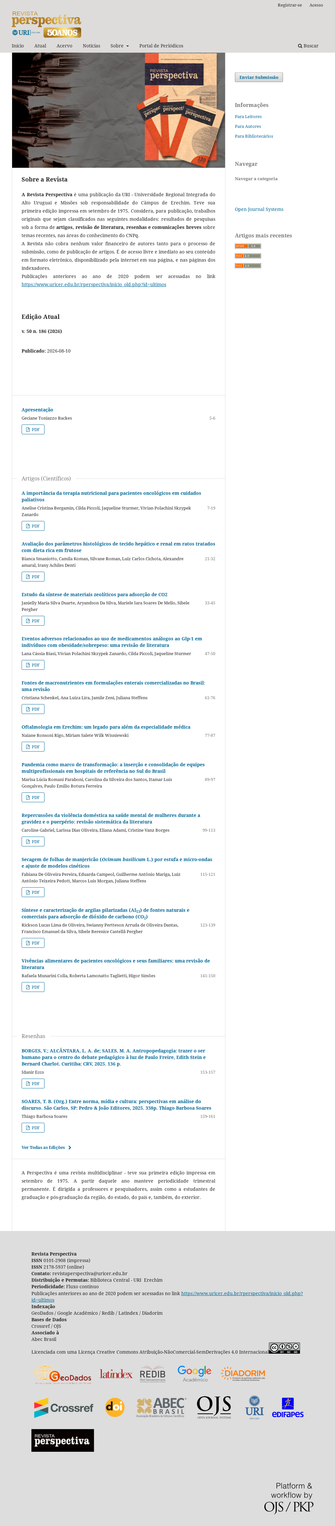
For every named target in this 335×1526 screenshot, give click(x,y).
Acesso (316, 5)
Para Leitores (248, 116)
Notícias (91, 46)
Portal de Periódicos (161, 46)
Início (18, 46)
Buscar (310, 46)
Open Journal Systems (259, 209)
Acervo (64, 46)
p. (114, 1057)
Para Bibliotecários (254, 136)
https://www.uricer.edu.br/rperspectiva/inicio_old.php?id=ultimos (94, 284)
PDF (35, 429)
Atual (40, 46)
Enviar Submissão (258, 77)
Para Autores (248, 126)
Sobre (118, 46)
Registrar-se (290, 5)
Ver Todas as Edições (43, 1147)
